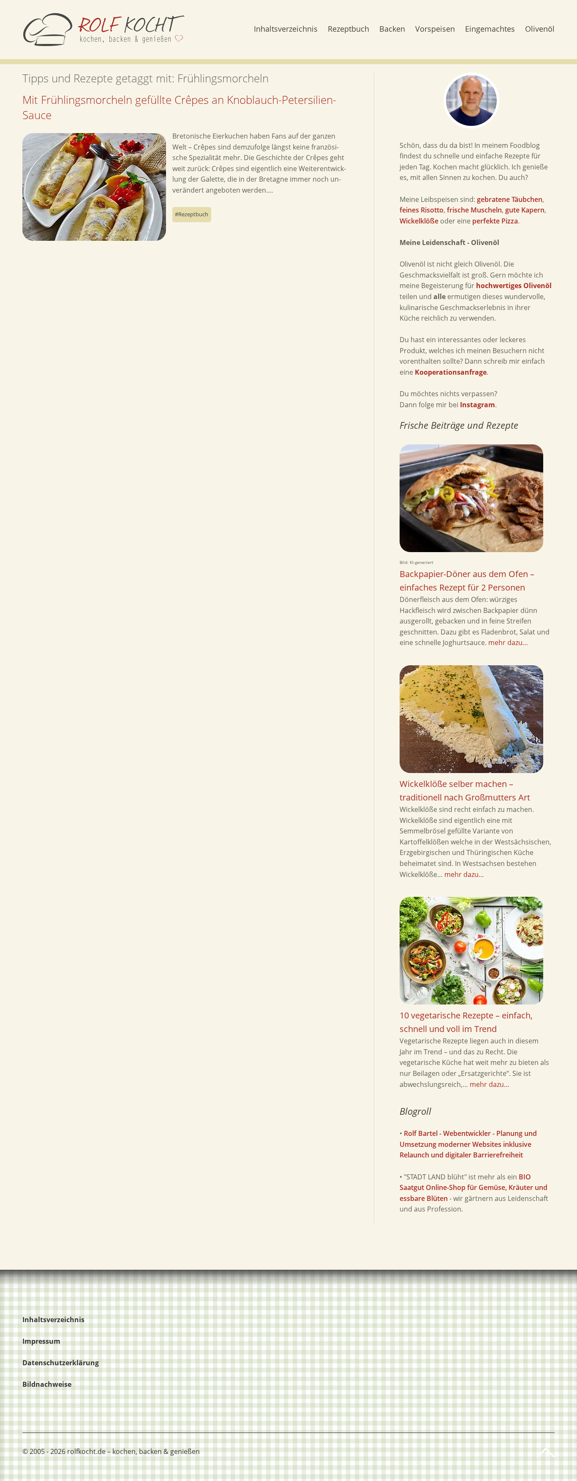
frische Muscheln (474, 210)
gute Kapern (524, 210)
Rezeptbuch (348, 29)
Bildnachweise (46, 1384)
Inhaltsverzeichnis (286, 29)
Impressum (41, 1341)
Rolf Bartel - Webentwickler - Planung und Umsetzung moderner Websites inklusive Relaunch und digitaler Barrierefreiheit (468, 1144)
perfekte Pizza (495, 221)
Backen (392, 29)
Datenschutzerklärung (60, 1362)
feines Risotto (422, 210)
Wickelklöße (419, 221)
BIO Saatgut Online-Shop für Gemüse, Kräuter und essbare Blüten (473, 1187)
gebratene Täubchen (509, 199)
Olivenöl (540, 29)
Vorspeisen (435, 29)
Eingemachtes (490, 29)
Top (546, 1453)
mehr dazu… (508, 642)
